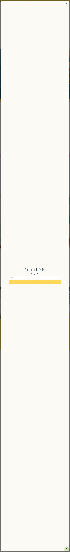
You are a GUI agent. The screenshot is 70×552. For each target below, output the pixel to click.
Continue (35, 282)
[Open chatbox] (67, 549)
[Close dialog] (67, 3)
